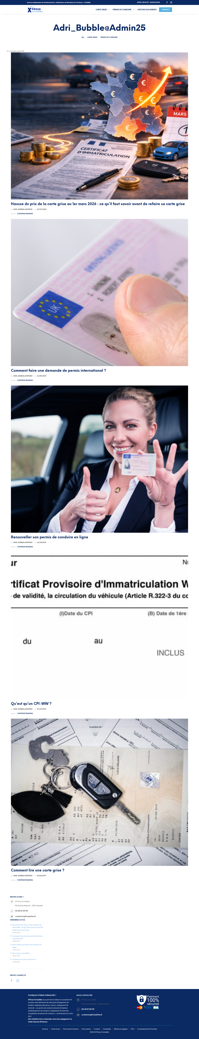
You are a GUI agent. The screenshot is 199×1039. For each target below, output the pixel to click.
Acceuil (45, 1029)
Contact (165, 10)
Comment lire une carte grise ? (24, 959)
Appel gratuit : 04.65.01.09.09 (148, 2)
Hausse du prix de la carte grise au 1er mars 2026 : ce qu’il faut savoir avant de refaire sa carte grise (27, 927)
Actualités (107, 1029)
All (83, 37)
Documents (86, 1029)
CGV (132, 1029)
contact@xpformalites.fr (92, 1015)
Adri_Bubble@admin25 (22, 209)
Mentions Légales (120, 1029)
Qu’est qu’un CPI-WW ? (21, 953)
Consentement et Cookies (147, 1029)
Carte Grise (101, 10)
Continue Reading (25, 214)
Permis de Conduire (122, 10)
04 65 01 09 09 (21, 911)
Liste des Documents (147, 10)
